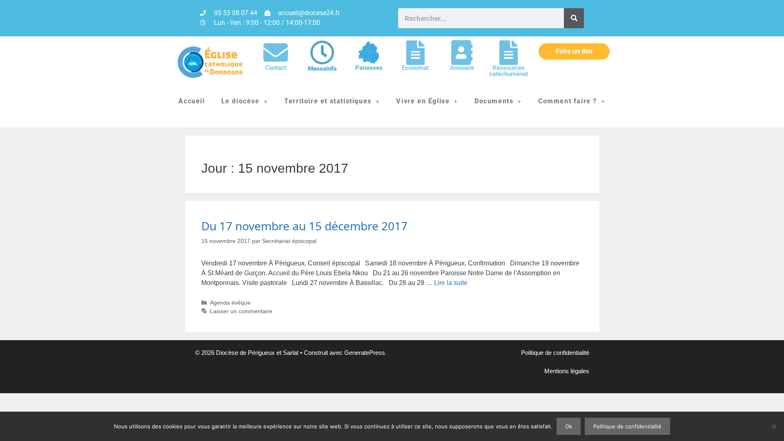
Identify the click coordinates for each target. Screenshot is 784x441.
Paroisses (369, 67)
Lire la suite (451, 282)
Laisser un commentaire (241, 311)
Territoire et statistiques (328, 101)
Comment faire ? (567, 101)
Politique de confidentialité (555, 352)
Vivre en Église (423, 101)
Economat (415, 67)
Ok (568, 426)
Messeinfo (322, 68)
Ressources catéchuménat (508, 71)
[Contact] (275, 52)
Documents (493, 101)
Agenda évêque (230, 303)
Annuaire (462, 67)
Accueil (191, 101)
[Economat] (415, 52)
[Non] (774, 426)
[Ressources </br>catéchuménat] (508, 52)
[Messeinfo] (322, 52)
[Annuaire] (462, 52)
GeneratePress (364, 352)
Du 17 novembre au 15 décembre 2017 (304, 226)
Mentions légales (566, 371)
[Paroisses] (368, 52)
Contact (275, 67)
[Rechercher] (574, 18)
